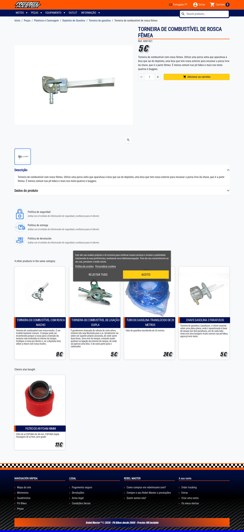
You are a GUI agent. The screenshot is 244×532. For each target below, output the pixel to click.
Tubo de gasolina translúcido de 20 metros (150, 322)
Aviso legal (77, 498)
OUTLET (73, 12)
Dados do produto (26, 191)
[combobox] (204, 14)
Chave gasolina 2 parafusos (205, 320)
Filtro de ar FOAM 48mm (40, 428)
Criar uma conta (190, 498)
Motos (20, 12)
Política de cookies (84, 266)
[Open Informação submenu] (99, 12)
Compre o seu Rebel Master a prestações (148, 492)
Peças (34, 12)
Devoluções (77, 492)
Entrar (184, 492)
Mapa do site (23, 487)
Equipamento (53, 12)
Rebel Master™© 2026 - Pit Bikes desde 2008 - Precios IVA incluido (122, 522)
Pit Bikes (21, 503)
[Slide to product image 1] (22, 156)
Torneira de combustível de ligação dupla (95, 322)
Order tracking (189, 487)
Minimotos (22, 492)
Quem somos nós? (136, 498)
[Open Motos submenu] (26, 12)
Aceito (145, 274)
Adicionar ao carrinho (196, 77)
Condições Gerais (80, 503)
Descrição (20, 170)
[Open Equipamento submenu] (64, 12)
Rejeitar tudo (98, 274)
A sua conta (185, 478)
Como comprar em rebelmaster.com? (146, 487)
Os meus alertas (190, 503)
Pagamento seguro (81, 487)
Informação (88, 12)
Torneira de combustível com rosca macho (41, 322)
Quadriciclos (23, 498)
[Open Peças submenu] (41, 12)
